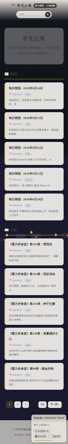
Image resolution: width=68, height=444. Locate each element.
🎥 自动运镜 (40, 436)
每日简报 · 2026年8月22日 (26, 147)
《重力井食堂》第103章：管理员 (30, 244)
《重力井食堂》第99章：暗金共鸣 (31, 368)
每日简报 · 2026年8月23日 (26, 118)
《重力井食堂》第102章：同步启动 (32, 274)
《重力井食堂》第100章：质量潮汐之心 (33, 336)
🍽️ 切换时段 (55, 436)
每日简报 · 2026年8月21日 (26, 173)
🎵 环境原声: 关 (42, 431)
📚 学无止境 (33, 5)
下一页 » (54, 404)
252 (42, 404)
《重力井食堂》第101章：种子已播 (32, 303)
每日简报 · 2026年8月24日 (26, 88)
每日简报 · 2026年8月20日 (26, 199)
